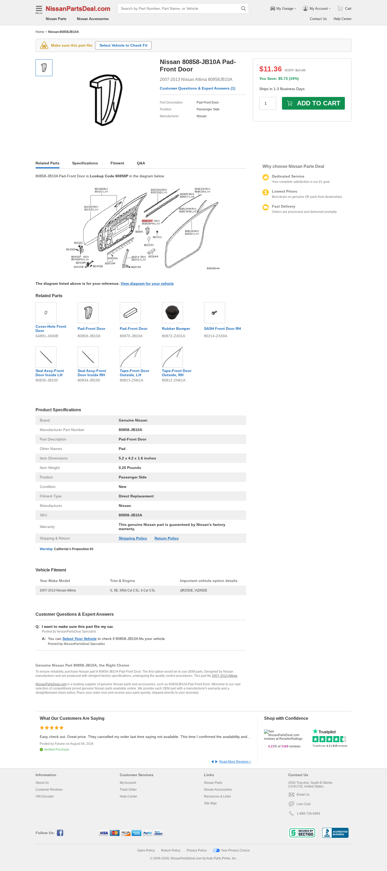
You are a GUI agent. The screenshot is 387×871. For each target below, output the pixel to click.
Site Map (210, 803)
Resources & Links (217, 796)
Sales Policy (146, 850)
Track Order (128, 789)
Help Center (342, 19)
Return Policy (167, 538)
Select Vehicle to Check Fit (123, 45)
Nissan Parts (56, 19)
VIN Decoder (45, 796)
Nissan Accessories (93, 19)
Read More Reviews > (235, 762)
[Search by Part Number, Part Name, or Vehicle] (243, 8)
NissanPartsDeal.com (51, 684)
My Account (128, 783)
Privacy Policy (197, 850)
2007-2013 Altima (224, 676)
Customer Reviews (49, 789)
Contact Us (318, 19)
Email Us (303, 794)
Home (40, 32)
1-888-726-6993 (308, 813)
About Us (42, 783)
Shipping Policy (133, 538)
